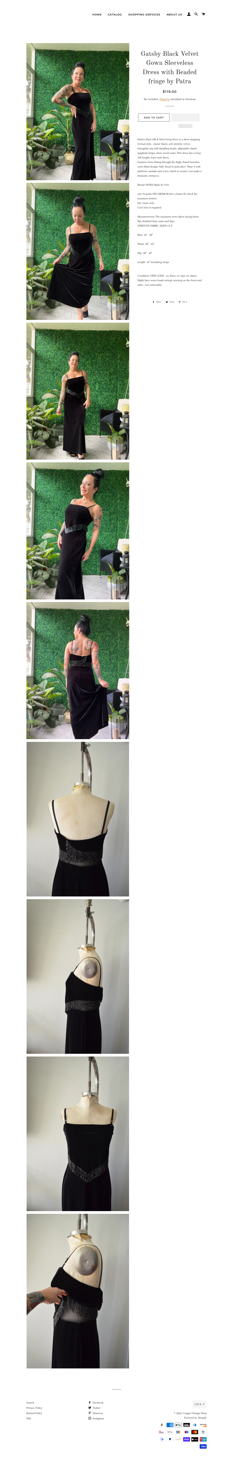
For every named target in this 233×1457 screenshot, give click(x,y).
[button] (185, 117)
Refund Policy (34, 1413)
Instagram (98, 1418)
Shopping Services (144, 14)
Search (30, 1402)
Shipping (164, 99)
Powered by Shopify (195, 1417)
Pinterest (97, 1413)
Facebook (97, 1402)
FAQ (28, 1418)
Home (97, 14)
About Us (174, 14)
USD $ (197, 1404)
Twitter (96, 1408)
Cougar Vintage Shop (195, 1413)
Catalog (115, 14)
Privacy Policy (34, 1408)
